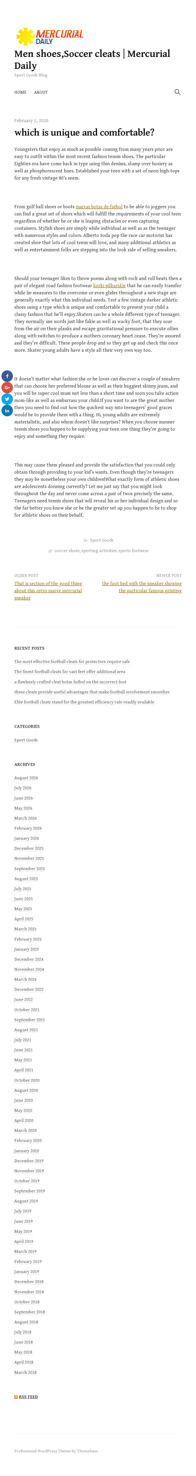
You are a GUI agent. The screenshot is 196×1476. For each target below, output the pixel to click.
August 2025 (26, 878)
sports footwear (134, 550)
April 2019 (23, 1241)
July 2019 (22, 1211)
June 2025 (23, 898)
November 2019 (29, 1171)
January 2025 (26, 949)
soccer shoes (67, 550)
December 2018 (29, 1281)
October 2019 (26, 1181)
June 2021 (23, 1050)
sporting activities (99, 550)
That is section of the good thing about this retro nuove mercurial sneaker (48, 591)
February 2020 (28, 1140)
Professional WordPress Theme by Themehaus (56, 1451)
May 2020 (23, 1110)
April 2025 (23, 919)
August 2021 (26, 1029)
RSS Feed (28, 1396)
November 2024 (29, 969)
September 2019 (29, 1191)
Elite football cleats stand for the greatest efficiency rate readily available (84, 702)
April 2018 (23, 1362)
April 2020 (23, 1120)
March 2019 (25, 1251)
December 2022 (29, 989)
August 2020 (26, 1090)
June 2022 (23, 999)
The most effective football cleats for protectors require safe (72, 661)
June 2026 (23, 798)
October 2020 (26, 1080)
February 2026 (28, 828)
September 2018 (29, 1312)
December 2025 (29, 848)
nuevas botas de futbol (99, 207)
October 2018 (26, 1302)
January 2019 (26, 1271)
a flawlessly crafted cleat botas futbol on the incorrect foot (70, 682)
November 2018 (29, 1292)
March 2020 (25, 1130)
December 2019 (29, 1160)
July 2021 (22, 1040)
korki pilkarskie (109, 286)
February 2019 (28, 1261)
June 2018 (23, 1342)
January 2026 (26, 838)
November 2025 (29, 858)
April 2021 (23, 1070)
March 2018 (25, 1372)
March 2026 (25, 818)
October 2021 (26, 1009)
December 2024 (29, 959)
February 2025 (28, 939)
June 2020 (23, 1100)
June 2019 (23, 1221)
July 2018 (22, 1332)
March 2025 (25, 929)
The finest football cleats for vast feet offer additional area (69, 671)
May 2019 (23, 1231)
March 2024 (25, 979)
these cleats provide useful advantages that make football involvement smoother (92, 692)
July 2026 (22, 787)
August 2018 (26, 1322)
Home (20, 92)
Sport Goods (102, 540)
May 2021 (23, 1060)
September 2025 (29, 868)
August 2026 (26, 777)
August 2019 (26, 1201)
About (41, 92)
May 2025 (23, 908)
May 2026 (23, 808)
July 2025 (22, 888)
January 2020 (26, 1150)
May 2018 (23, 1352)
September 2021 (29, 1019)
